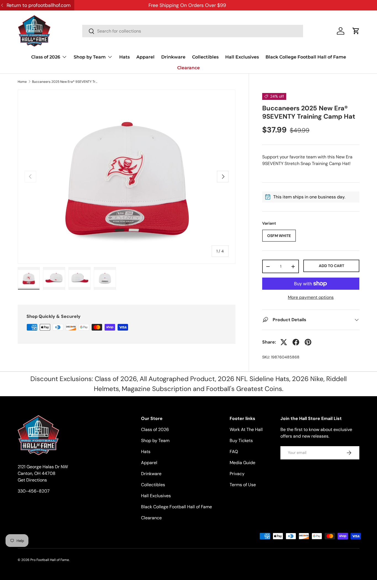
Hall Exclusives (242, 57)
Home (22, 81)
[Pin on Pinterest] (308, 342)
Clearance (188, 67)
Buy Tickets (241, 440)
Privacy (237, 474)
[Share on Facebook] (296, 342)
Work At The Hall (246, 429)
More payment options (311, 297)
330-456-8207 (34, 491)
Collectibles (205, 57)
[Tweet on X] (284, 342)
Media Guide (242, 462)
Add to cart (331, 265)
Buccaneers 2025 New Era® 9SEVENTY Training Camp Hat (65, 81)
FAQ (234, 451)
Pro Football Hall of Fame (49, 560)
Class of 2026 (45, 57)
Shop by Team (90, 57)
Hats (124, 57)
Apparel (145, 57)
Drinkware (173, 57)
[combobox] (192, 31)
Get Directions (32, 480)
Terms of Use (243, 485)
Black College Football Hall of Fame (306, 57)
